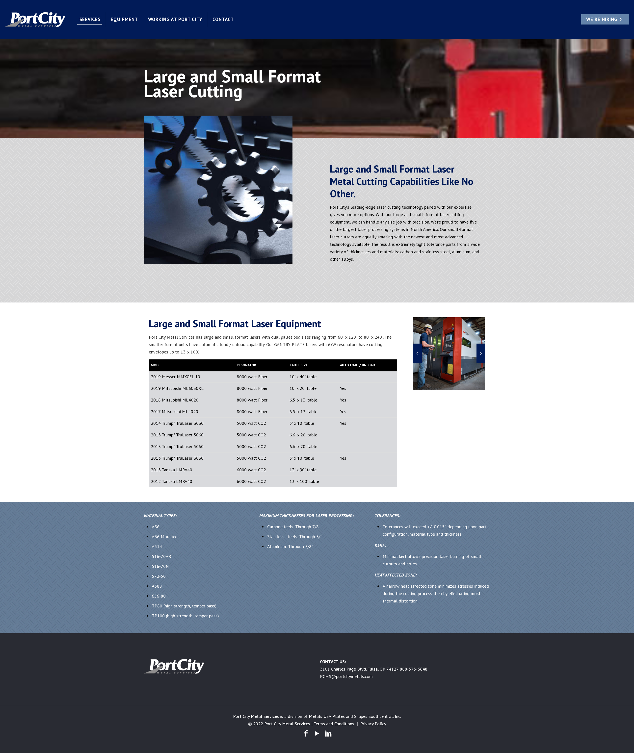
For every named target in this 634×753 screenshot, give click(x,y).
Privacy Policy (373, 724)
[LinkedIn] (328, 733)
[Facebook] (306, 733)
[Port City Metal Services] (36, 19)
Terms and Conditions (334, 724)
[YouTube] (317, 733)
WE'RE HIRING (601, 19)
